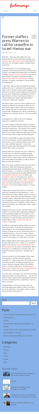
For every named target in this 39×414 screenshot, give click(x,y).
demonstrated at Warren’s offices (12, 175)
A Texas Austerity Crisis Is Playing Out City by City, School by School (23, 374)
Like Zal (6, 321)
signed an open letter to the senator (13, 61)
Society (6, 359)
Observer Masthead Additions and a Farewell (18, 336)
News (5, 353)
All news (6, 350)
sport (5, 362)
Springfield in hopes (8, 177)
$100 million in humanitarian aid (26, 268)
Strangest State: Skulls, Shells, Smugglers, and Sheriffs (20, 388)
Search (4, 300)
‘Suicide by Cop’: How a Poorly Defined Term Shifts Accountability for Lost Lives (23, 396)
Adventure (7, 347)
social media (23, 181)
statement (5, 185)
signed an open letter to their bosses (13, 78)
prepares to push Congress (17, 74)
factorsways (19, 5)
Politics (10, 52)
